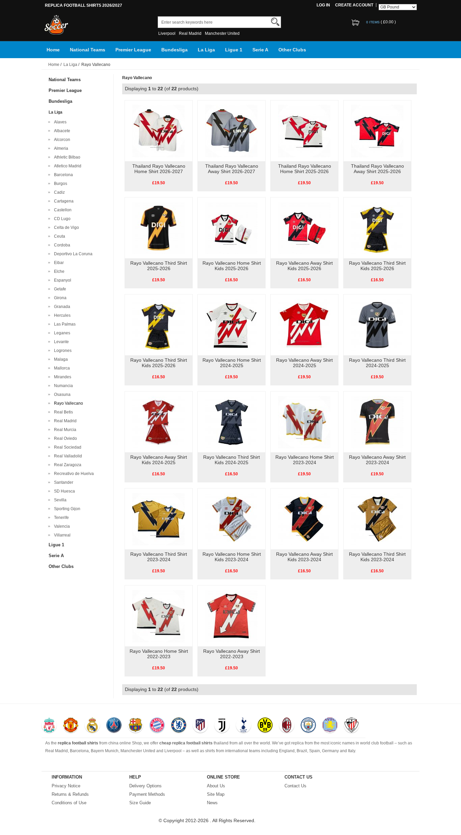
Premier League (133, 49)
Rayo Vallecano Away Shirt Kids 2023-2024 (304, 556)
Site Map (215, 794)
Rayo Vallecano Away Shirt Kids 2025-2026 (304, 265)
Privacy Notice (66, 785)
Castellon (62, 210)
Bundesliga (174, 49)
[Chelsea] (178, 725)
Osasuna (61, 394)
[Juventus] (221, 725)
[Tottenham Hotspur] (243, 725)
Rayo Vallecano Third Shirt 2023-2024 (158, 556)
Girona (59, 297)
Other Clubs (292, 49)
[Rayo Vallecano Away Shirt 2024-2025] (304, 324)
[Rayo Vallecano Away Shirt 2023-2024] (377, 421)
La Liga (206, 49)
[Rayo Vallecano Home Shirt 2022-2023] (158, 615)
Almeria (60, 148)
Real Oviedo (64, 438)
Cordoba (61, 245)
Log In (323, 5)
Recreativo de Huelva (73, 473)
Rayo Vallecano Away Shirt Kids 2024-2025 (158, 459)
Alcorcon (61, 139)
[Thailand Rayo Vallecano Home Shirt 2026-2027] (158, 130)
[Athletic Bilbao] (351, 725)
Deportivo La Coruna (72, 254)
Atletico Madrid (66, 166)
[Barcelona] (135, 725)
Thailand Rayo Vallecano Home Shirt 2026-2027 (158, 168)
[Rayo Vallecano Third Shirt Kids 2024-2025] (231, 421)
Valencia (61, 526)
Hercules (61, 315)
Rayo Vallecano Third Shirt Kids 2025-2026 (377, 265)
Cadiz (58, 192)
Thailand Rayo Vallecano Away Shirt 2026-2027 (231, 168)
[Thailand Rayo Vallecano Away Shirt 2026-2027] (231, 130)
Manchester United (222, 33)
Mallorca (61, 368)
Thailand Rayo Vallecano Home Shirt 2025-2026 (304, 168)
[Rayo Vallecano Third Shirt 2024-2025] (377, 324)
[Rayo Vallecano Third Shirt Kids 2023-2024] (377, 518)
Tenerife (60, 517)
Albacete (61, 130)
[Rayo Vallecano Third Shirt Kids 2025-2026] (377, 227)
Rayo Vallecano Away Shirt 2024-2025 (304, 362)
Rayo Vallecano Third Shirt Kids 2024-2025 (231, 459)
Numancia (62, 385)
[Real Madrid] (92, 725)
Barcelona (62, 174)
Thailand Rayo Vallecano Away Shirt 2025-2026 (377, 168)
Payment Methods (147, 794)
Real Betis (62, 412)
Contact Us (295, 785)
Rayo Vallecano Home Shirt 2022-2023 (159, 653)
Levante (60, 341)
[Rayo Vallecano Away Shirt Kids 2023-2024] (304, 518)
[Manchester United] (70, 725)
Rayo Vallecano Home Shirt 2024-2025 (231, 362)
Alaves (59, 122)
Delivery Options (145, 785)
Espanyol (61, 280)
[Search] (275, 22)
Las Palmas (64, 324)
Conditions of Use (69, 802)
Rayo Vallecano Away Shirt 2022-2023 (231, 653)
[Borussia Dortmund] (265, 725)
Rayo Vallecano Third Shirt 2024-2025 (377, 362)
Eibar (58, 262)
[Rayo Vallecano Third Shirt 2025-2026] (158, 227)
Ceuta (58, 236)
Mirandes (61, 377)
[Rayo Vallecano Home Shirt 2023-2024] (304, 421)
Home (53, 49)
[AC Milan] (286, 725)
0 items (373, 22)
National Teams (87, 49)
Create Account (354, 5)
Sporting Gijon (66, 508)
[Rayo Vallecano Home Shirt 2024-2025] (231, 324)
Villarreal (61, 535)
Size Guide (140, 802)
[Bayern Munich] (157, 725)
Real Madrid (190, 33)
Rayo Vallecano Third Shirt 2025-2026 (158, 265)
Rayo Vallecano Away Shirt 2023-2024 (377, 459)
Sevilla (59, 500)
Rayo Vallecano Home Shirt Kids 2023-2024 (231, 556)
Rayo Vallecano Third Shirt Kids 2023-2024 (377, 556)
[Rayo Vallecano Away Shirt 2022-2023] (231, 615)
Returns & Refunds (70, 794)
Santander (62, 482)
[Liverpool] (49, 725)
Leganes (61, 333)
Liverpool (166, 33)
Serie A (260, 49)
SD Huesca (63, 491)
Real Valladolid (67, 456)
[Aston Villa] (329, 725)
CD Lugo (61, 218)
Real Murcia (64, 429)
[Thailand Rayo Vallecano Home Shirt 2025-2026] (304, 130)
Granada (61, 306)
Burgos (59, 183)
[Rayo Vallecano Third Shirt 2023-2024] (158, 518)
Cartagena (63, 201)
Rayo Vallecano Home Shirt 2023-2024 (304, 459)
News (212, 802)
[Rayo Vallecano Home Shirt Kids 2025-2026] (231, 227)
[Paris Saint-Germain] (113, 725)
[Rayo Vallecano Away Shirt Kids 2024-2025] (158, 421)
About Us (216, 785)
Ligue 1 (233, 49)
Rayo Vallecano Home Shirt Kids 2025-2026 (231, 265)
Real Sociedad (66, 447)
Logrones (62, 350)
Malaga (60, 359)
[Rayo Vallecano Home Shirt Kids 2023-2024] (231, 518)
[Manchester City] (308, 725)
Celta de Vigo (65, 227)
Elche (58, 271)
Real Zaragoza (66, 464)
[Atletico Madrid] (200, 725)
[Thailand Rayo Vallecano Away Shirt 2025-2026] (377, 130)
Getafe (59, 289)
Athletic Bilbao (66, 157)
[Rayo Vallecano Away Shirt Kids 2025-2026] (304, 227)
